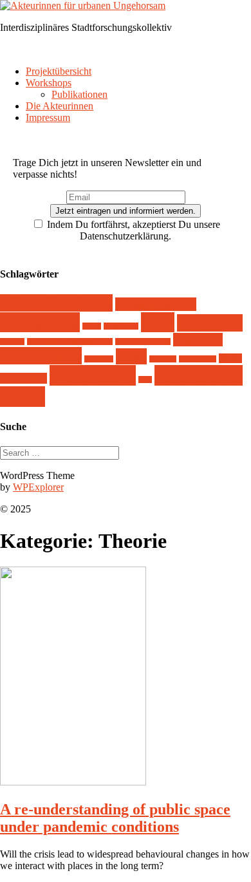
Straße (230, 358)
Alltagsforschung (56, 303)
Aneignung (40, 322)
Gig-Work (198, 339)
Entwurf (12, 341)
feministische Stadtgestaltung (70, 341)
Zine (145, 379)
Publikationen (79, 94)
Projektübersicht (58, 71)
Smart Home (197, 358)
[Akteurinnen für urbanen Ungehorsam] (82, 5)
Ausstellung (121, 326)
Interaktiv (98, 358)
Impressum (48, 117)
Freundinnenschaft (143, 341)
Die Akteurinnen (59, 105)
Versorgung (23, 378)
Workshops (48, 82)
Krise (131, 356)
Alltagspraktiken (155, 304)
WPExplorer (38, 487)
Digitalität (210, 323)
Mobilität (162, 358)
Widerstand (93, 375)
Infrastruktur (41, 355)
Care (157, 322)
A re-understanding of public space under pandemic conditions (115, 818)
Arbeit (91, 326)
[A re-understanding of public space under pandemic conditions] (73, 781)
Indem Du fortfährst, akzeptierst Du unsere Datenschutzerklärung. (132, 230)
